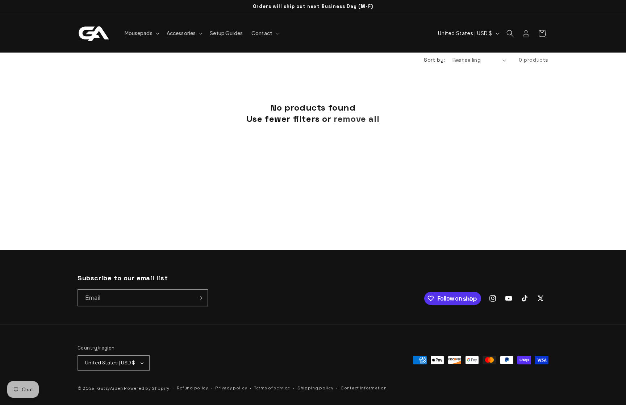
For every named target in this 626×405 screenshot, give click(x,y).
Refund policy (192, 387)
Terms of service (272, 387)
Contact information (364, 387)
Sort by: (434, 60)
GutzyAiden (110, 388)
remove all (356, 118)
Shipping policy (315, 387)
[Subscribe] (200, 297)
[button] (141, 33)
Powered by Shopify (147, 388)
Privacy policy (231, 387)
